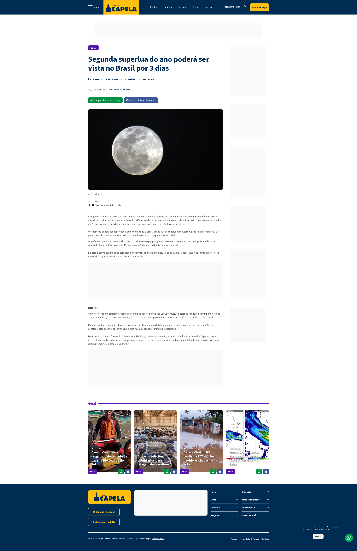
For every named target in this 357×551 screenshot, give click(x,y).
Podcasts (215, 507)
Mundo (168, 7)
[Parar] (93, 205)
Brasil (195, 7)
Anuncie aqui (259, 7)
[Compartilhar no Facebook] (128, 471)
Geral (92, 471)
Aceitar (318, 536)
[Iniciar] (89, 205)
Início (213, 491)
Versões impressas (251, 499)
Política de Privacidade (240, 539)
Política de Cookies (261, 539)
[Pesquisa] (245, 6)
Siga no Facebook (105, 511)
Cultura (182, 7)
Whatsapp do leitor (105, 522)
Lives (213, 499)
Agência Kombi (158, 538)
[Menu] (95, 7)
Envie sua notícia (250, 515)
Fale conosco (248, 507)
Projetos (215, 515)
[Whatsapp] (349, 538)
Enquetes (246, 491)
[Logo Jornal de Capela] (121, 7)
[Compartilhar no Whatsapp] (121, 471)
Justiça (209, 7)
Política (154, 7)
